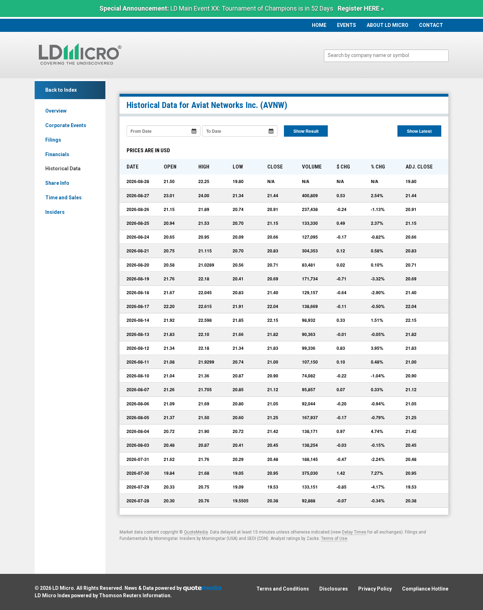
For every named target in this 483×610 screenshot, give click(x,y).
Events (346, 25)
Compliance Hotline (425, 589)
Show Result (306, 131)
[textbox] (390, 55)
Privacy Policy (375, 589)
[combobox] (386, 56)
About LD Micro (387, 25)
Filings (53, 140)
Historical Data (63, 168)
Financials (57, 154)
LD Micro (63, 588)
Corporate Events (65, 125)
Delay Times (354, 532)
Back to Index (61, 90)
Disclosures (333, 589)
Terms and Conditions (282, 589)
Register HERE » (361, 8)
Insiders (55, 212)
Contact (431, 25)
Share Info (57, 183)
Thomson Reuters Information (134, 595)
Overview (55, 111)
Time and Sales (63, 197)
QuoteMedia (196, 532)
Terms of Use (334, 538)
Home (319, 25)
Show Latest (419, 131)
